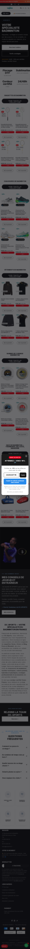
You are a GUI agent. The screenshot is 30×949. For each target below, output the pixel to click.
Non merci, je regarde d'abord (15, 491)
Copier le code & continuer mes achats (15, 481)
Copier (23, 475)
